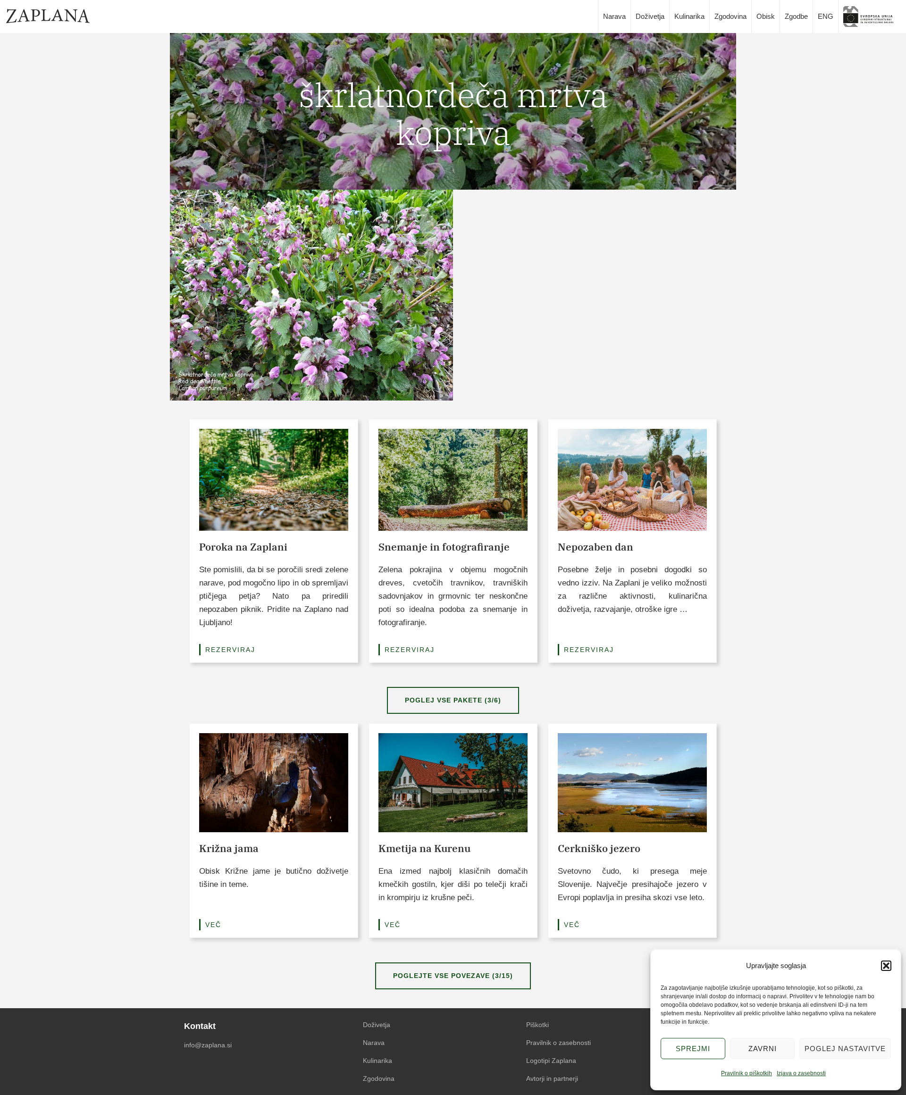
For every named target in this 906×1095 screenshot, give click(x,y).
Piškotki (537, 1024)
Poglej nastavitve (845, 1049)
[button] (886, 965)
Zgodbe (796, 16)
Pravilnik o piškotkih (746, 1073)
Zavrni (762, 1049)
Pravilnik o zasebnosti (558, 1042)
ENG (825, 16)
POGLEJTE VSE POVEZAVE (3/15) (453, 975)
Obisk (765, 16)
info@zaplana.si (208, 1045)
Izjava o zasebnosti (801, 1073)
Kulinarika (689, 16)
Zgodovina (730, 16)
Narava (614, 16)
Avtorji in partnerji (552, 1078)
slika (871, 16)
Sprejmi (693, 1049)
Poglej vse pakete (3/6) (453, 700)
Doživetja (650, 16)
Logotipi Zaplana (551, 1060)
